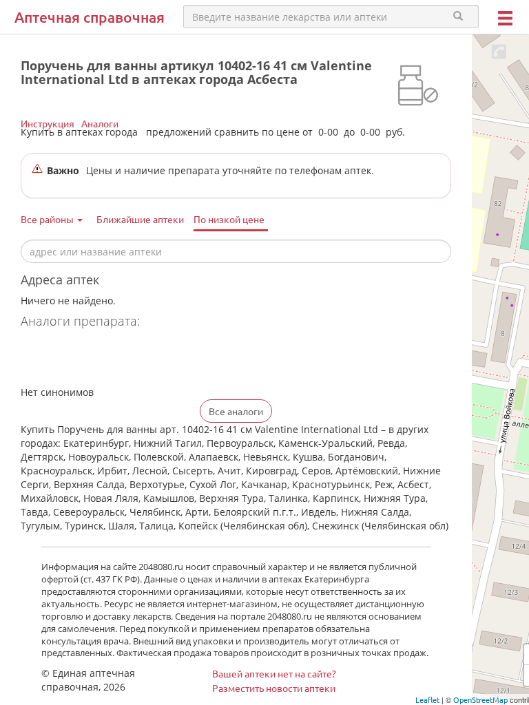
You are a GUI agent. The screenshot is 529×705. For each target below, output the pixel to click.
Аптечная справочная (89, 17)
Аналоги (99, 123)
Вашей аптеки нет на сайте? (274, 673)
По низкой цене (229, 219)
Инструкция (47, 123)
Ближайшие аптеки (140, 219)
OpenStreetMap (480, 699)
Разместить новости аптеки (273, 688)
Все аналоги (236, 411)
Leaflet (427, 699)
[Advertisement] (182, 358)
